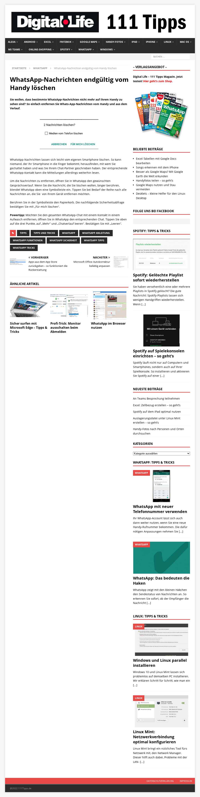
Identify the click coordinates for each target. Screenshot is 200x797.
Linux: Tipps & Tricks (150, 616)
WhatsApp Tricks (24, 247)
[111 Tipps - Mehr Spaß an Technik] (100, 36)
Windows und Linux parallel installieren (160, 663)
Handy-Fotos (114, 42)
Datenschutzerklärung (160, 780)
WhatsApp (85, 49)
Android (29, 42)
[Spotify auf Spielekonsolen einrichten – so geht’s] (161, 330)
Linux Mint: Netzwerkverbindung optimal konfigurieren (154, 736)
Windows (106, 49)
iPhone (150, 42)
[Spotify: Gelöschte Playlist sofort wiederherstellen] (161, 255)
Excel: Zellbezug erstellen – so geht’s (156, 405)
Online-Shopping (40, 49)
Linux (167, 42)
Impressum (186, 780)
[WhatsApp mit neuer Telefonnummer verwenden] (161, 486)
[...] (143, 304)
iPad (134, 42)
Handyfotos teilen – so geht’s (154, 180)
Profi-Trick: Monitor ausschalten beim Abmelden (65, 327)
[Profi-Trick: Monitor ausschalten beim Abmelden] (69, 305)
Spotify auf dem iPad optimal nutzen (157, 411)
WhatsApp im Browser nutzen (108, 325)
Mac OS (184, 42)
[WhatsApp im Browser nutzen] (110, 305)
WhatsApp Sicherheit (63, 240)
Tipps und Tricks (44, 233)
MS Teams (14, 49)
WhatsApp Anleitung (96, 233)
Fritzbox (65, 42)
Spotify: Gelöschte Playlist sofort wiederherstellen (158, 277)
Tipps (23, 233)
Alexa (11, 42)
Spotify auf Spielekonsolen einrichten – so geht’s (158, 353)
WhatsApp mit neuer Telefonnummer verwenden (160, 509)
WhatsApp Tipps (94, 240)
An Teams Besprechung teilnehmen (156, 398)
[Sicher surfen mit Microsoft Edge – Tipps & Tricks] (28, 305)
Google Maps (88, 42)
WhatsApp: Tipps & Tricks (153, 462)
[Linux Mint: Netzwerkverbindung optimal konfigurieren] (161, 711)
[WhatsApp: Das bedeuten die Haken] (161, 558)
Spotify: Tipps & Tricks (152, 231)
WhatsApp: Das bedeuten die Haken (161, 580)
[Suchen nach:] (170, 56)
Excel (47, 42)
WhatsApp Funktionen (28, 240)
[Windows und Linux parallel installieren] (161, 640)
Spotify (65, 49)
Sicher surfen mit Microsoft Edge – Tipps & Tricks (28, 327)
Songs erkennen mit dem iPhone (157, 167)
